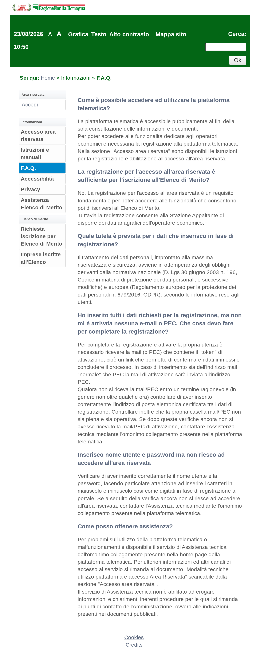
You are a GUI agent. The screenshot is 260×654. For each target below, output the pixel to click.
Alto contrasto (129, 34)
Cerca (236, 34)
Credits (134, 645)
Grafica (78, 34)
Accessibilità (37, 179)
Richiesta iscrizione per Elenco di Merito (41, 236)
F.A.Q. (28, 168)
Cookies (134, 637)
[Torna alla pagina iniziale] (48, 7)
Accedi (30, 105)
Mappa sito (171, 34)
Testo (98, 34)
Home (48, 78)
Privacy (30, 189)
